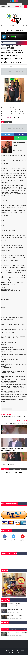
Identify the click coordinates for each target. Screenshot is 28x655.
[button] (6, 117)
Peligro (11, 6)
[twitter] (13, 1)
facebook (22, 469)
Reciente (5, 629)
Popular (14, 629)
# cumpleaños (8, 122)
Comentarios (23, 629)
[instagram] (17, 1)
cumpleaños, (21, 66)
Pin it (9, 138)
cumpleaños (8, 50)
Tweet (9, 134)
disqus (13, 469)
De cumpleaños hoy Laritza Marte (10, 436)
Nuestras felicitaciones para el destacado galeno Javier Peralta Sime (12, 449)
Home (2, 50)
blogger (5, 469)
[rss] (15, 1)
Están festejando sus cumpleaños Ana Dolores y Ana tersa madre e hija (14, 463)
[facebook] (10, 1)
